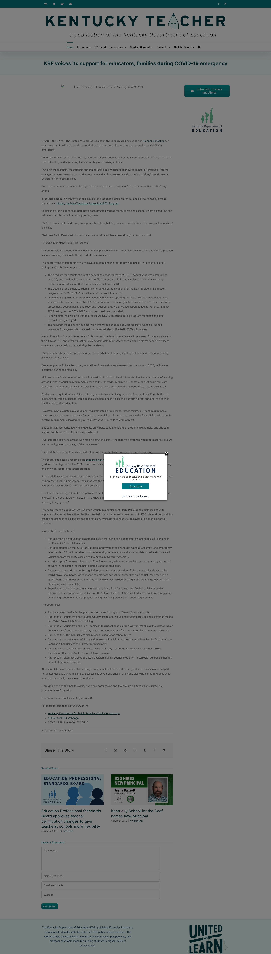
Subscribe (135, 486)
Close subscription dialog (166, 454)
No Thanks (127, 496)
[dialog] (135, 477)
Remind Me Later (141, 496)
